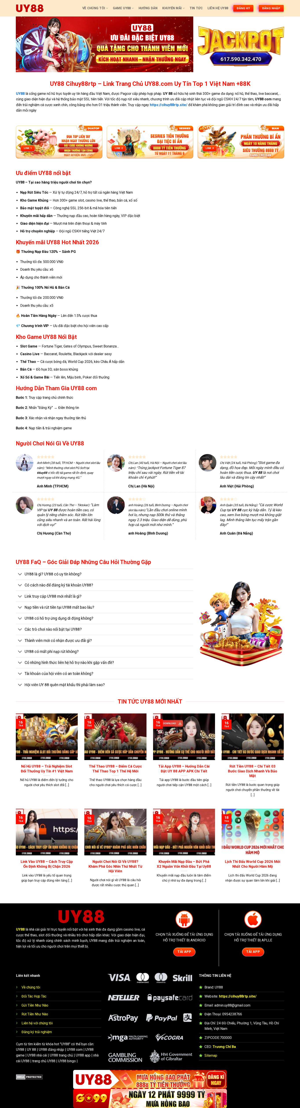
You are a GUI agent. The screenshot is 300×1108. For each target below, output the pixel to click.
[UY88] (29, 8)
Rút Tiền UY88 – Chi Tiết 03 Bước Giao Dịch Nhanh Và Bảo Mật (252, 771)
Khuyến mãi (172, 8)
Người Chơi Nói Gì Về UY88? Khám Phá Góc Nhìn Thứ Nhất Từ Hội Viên (115, 866)
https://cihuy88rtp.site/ (238, 996)
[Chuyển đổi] (20, 574)
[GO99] (150, 1098)
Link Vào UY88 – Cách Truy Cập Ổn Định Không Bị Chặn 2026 (47, 864)
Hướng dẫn (148, 8)
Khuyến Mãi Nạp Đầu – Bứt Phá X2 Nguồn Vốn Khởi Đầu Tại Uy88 (184, 864)
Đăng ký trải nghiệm (37, 1032)
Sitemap (210, 1055)
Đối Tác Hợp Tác (34, 996)
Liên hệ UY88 (218, 8)
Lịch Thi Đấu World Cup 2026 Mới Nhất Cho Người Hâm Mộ (252, 864)
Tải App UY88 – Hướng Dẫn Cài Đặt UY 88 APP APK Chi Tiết (184, 768)
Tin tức (196, 8)
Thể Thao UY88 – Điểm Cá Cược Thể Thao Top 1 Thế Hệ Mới (115, 768)
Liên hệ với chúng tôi (37, 1023)
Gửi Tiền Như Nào (35, 1005)
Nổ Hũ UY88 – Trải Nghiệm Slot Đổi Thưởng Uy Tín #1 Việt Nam (47, 768)
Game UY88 (122, 8)
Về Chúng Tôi (93, 8)
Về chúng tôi (31, 987)
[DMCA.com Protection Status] (29, 1077)
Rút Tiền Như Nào (35, 1014)
